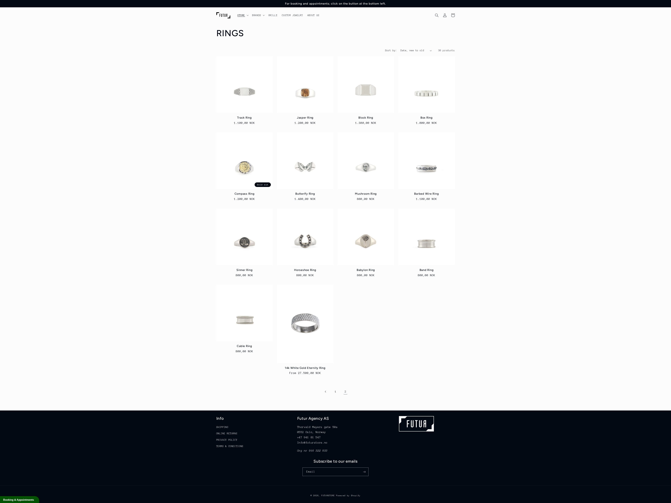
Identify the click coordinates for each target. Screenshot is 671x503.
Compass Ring (245, 193)
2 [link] (345, 391)
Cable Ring (244, 346)
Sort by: (391, 50)
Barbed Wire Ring (426, 193)
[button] (242, 15)
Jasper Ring (305, 117)
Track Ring (244, 117)
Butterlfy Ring (305, 193)
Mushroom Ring (366, 193)
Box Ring (426, 117)
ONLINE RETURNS (226, 433)
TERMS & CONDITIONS (229, 446)
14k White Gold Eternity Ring (305, 368)
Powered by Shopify (348, 495)
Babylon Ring (366, 270)
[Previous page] (326, 392)
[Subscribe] (364, 471)
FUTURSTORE (328, 495)
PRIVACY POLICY (226, 439)
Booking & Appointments (18, 499)
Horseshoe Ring (305, 270)
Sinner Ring (244, 270)
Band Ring (427, 270)
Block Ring (365, 117)
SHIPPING (222, 427)
